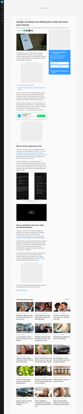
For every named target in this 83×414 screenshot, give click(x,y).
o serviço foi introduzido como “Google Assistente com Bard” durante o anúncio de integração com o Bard (31, 153)
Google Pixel (39, 258)
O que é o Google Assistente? (26, 85)
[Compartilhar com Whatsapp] (24, 31)
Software (26, 19)
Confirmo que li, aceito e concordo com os (60, 71)
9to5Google (23, 290)
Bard (18, 165)
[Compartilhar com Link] (32, 31)
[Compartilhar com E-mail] (29, 31)
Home (17, 19)
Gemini (32, 106)
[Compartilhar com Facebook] (27, 31)
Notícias (21, 19)
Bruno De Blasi (22, 27)
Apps (30, 19)
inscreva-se (59, 66)
